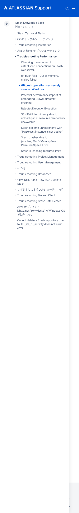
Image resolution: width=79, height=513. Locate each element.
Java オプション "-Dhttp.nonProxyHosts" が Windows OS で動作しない (41, 210)
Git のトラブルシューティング (35, 39)
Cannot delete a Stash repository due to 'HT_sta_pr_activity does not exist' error (40, 224)
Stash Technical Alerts (30, 33)
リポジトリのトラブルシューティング (40, 189)
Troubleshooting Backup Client (36, 195)
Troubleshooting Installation (34, 44)
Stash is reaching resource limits (41, 150)
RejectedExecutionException (39, 108)
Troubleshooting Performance (37, 56)
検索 (67, 8)
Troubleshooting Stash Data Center (39, 201)
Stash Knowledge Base (29, 22)
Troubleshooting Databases (34, 174)
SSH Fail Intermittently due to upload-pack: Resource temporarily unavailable (43, 118)
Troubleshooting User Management (39, 162)
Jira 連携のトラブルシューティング (38, 50)
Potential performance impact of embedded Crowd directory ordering (41, 98)
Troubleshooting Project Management (40, 156)
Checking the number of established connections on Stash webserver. (42, 66)
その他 (21, 168)
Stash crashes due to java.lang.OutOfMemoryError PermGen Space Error (39, 141)
